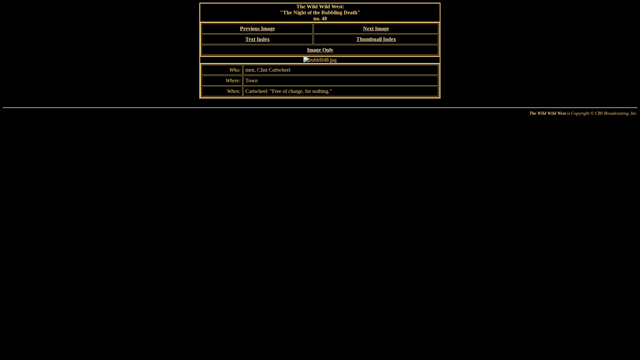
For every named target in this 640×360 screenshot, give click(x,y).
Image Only (320, 50)
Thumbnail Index (376, 39)
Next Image (376, 28)
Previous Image (257, 28)
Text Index (257, 39)
